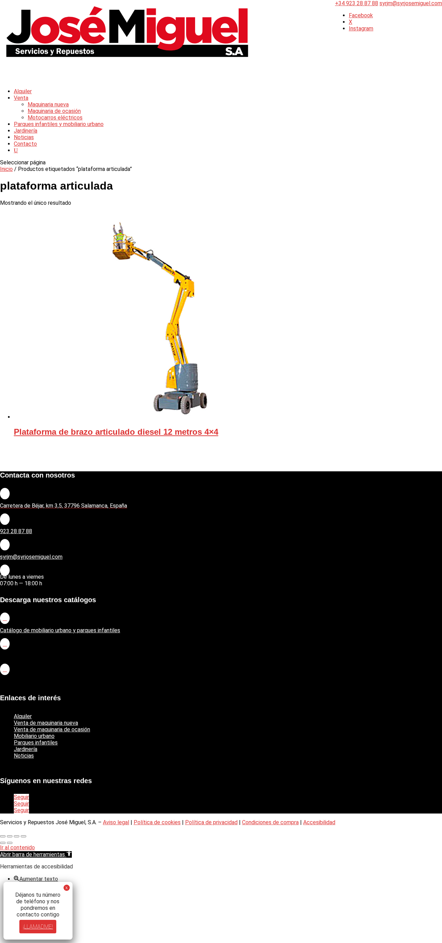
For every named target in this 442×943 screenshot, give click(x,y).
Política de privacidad (211, 822)
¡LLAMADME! (38, 926)
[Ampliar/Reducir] (3, 836)
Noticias (24, 755)
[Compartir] (16, 836)
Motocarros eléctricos (55, 117)
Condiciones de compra (270, 822)
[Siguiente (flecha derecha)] (9, 843)
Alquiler (23, 716)
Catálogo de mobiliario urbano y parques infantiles (60, 630)
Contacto (25, 144)
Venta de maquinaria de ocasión (52, 729)
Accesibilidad (319, 822)
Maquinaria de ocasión (54, 111)
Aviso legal (116, 822)
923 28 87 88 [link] (16, 531)
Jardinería (25, 749)
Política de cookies (157, 822)
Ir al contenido (17, 847)
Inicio (6, 169)
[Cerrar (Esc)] (23, 836)
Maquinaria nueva (48, 104)
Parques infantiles (36, 742)
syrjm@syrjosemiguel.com (31, 557)
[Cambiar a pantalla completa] (9, 836)
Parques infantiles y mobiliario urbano (59, 124)
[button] (36, 854)
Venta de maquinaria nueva (46, 723)
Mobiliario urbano (34, 736)
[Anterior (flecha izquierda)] (3, 843)
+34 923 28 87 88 (356, 3)
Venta (21, 98)
